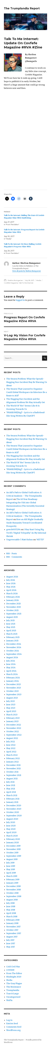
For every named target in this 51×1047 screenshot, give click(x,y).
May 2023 (10, 708)
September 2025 (13, 613)
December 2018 (13, 886)
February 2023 (13, 718)
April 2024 (11, 671)
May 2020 (11, 829)
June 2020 (11, 825)
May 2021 (10, 788)
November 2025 (13, 607)
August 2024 (12, 657)
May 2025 (10, 627)
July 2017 (10, 940)
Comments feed (13, 1027)
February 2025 (13, 637)
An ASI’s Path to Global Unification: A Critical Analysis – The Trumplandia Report (24, 495)
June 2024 (11, 664)
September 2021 (13, 775)
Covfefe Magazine (11, 283)
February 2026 (13, 597)
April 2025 (11, 630)
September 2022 (13, 735)
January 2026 (12, 600)
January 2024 (12, 681)
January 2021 (12, 802)
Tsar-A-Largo (12, 993)
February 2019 (12, 879)
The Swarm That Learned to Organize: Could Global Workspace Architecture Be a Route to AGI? (26, 392)
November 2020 (13, 809)
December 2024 (13, 644)
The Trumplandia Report (22, 8)
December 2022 (13, 725)
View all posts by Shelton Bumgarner (26, 271)
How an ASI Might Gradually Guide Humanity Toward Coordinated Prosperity (24, 522)
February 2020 (13, 839)
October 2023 (12, 691)
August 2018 (12, 899)
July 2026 (10, 580)
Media (38, 280)
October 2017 (12, 930)
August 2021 (12, 778)
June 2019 (10, 866)
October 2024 (12, 650)
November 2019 (13, 849)
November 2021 (13, 768)
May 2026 (10, 587)
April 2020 (11, 832)
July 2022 (10, 741)
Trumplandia (12, 990)
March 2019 (11, 876)
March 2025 (11, 634)
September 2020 (14, 815)
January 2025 (12, 640)
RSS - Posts (11, 553)
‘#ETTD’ (40, 539)
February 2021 (12, 799)
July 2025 (10, 620)
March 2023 (11, 714)
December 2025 (13, 603)
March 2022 (12, 755)
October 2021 (12, 772)
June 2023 (10, 704)
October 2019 (12, 852)
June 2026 (11, 583)
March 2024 (12, 674)
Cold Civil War (13, 966)
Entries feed (12, 1023)
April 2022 (11, 751)
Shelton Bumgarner (15, 280)
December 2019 (13, 846)
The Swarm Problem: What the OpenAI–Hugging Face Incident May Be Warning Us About (26, 382)
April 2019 (11, 873)
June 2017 (10, 943)
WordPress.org (13, 1030)
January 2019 (12, 883)
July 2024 (10, 661)
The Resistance (13, 987)
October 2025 (12, 610)
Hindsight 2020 (13, 977)
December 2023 (13, 684)
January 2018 (12, 923)
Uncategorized (13, 997)
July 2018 (10, 903)
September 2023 (13, 694)
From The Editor (14, 973)
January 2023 (12, 721)
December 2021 (13, 765)
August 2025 (12, 617)
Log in (9, 1020)
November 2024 (13, 647)
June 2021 (10, 785)
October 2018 (12, 893)
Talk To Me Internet (26, 283)
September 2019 (13, 856)
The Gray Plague (14, 983)
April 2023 (11, 711)
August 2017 (11, 936)
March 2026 (12, 593)
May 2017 (10, 947)
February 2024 (13, 677)
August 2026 (12, 576)
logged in (20, 300)
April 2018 (11, 913)
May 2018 (10, 910)
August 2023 (12, 698)
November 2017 (13, 926)
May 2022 (10, 748)
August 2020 (12, 819)
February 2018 (12, 920)
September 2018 (13, 896)
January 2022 (12, 762)
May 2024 (10, 667)
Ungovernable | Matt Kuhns (19, 539)
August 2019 (12, 859)
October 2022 (12, 731)
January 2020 (12, 842)
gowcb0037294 (13, 529)
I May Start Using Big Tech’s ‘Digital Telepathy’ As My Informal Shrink (26, 532)
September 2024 (14, 654)
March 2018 (11, 916)
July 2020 (10, 822)
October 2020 (12, 812)
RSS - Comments (14, 557)
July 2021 (10, 782)
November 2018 (13, 889)
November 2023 (13, 688)
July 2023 (10, 701)
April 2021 (11, 792)
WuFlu (9, 1000)
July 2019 (10, 862)
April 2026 (11, 590)
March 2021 (11, 795)
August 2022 (12, 738)
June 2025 (10, 624)
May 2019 (10, 869)
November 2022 (13, 728)
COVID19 (10, 970)
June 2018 (10, 906)
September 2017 (13, 933)
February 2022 (13, 758)
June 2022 (10, 745)
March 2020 (12, 836)
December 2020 (13, 805)
